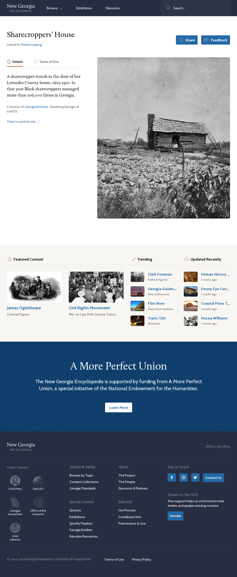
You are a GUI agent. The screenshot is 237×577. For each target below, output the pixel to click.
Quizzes (75, 510)
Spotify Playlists (80, 523)
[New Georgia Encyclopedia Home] (21, 8)
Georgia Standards (82, 488)
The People (126, 482)
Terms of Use (114, 559)
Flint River (156, 303)
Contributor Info (129, 517)
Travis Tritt (157, 318)
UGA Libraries (15, 537)
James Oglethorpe (24, 307)
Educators (113, 8)
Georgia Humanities (15, 512)
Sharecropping (31, 45)
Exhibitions (84, 8)
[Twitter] (195, 477)
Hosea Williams (214, 318)
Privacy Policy (141, 559)
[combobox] (195, 8)
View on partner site (21, 121)
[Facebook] (172, 477)
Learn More (118, 407)
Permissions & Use (132, 523)
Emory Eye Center (216, 288)
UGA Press (15, 488)
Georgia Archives (36, 107)
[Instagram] (183, 477)
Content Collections (84, 482)
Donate (175, 516)
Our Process (127, 510)
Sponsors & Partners (133, 488)
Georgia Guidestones (166, 288)
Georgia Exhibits (80, 530)
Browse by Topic (81, 475)
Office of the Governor (38, 512)
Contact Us (213, 478)
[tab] (15, 62)
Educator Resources (83, 536)
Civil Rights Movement (89, 307)
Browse (53, 8)
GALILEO (38, 488)
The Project (126, 475)
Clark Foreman (160, 274)
